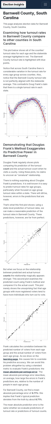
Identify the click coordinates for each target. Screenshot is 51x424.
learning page (10, 359)
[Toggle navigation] (45, 4)
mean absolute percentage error (20, 372)
